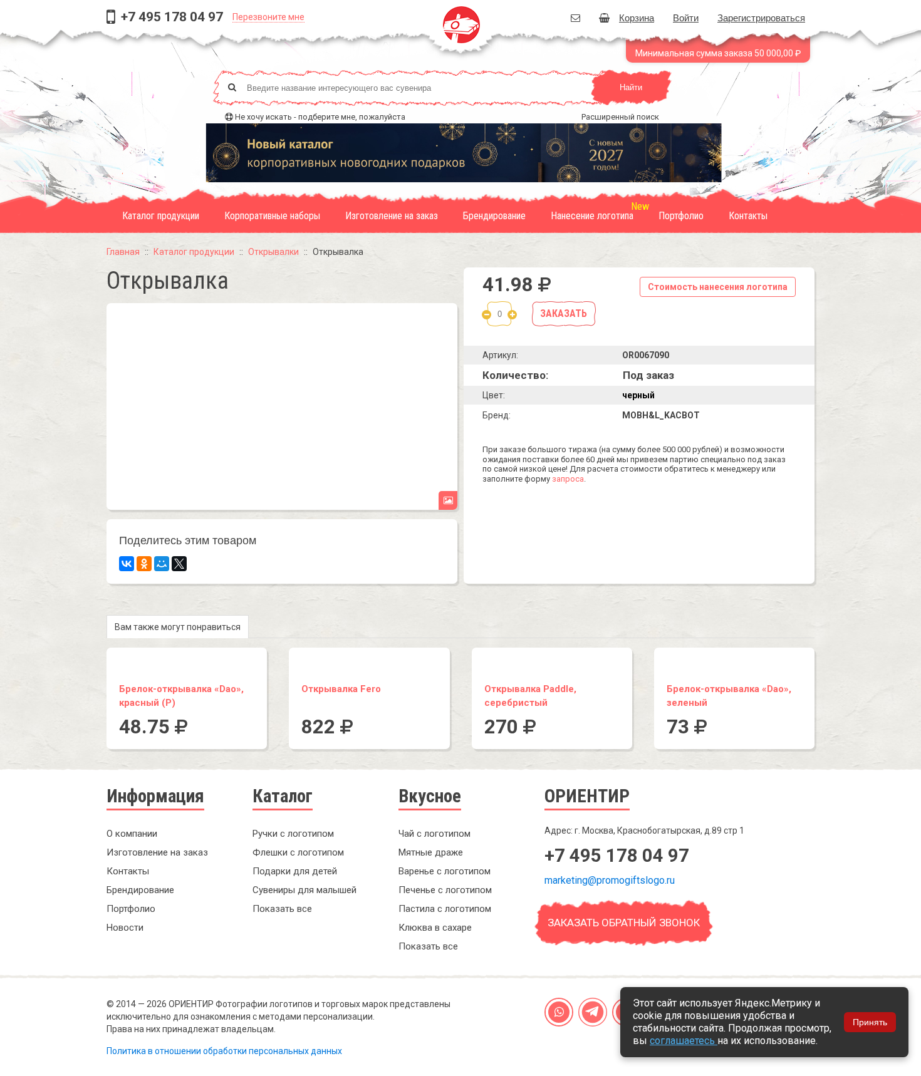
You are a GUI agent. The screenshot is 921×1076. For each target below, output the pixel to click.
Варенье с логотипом (444, 871)
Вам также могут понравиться (178, 627)
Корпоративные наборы (272, 216)
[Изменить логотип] (448, 500)
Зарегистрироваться (761, 17)
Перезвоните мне (268, 17)
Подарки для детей (294, 871)
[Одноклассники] (144, 563)
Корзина (636, 17)
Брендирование (494, 216)
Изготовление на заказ (391, 216)
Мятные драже (430, 852)
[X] (179, 563)
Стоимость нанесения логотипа (718, 287)
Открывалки (273, 252)
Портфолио (681, 216)
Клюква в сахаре (435, 927)
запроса (568, 479)
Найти (631, 87)
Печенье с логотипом (445, 890)
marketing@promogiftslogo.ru (609, 880)
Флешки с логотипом (298, 852)
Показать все (282, 908)
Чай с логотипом (434, 833)
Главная (123, 252)
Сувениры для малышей (304, 890)
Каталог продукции (160, 216)
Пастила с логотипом (444, 908)
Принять (870, 1022)
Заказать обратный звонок (624, 922)
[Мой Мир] (161, 563)
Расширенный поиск (620, 117)
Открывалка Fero (341, 689)
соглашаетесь (683, 1041)
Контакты (748, 216)
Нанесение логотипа (592, 216)
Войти (686, 17)
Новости (125, 927)
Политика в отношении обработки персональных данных (224, 1051)
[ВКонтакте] (126, 563)
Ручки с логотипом (293, 833)
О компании (132, 833)
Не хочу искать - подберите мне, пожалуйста (320, 117)
